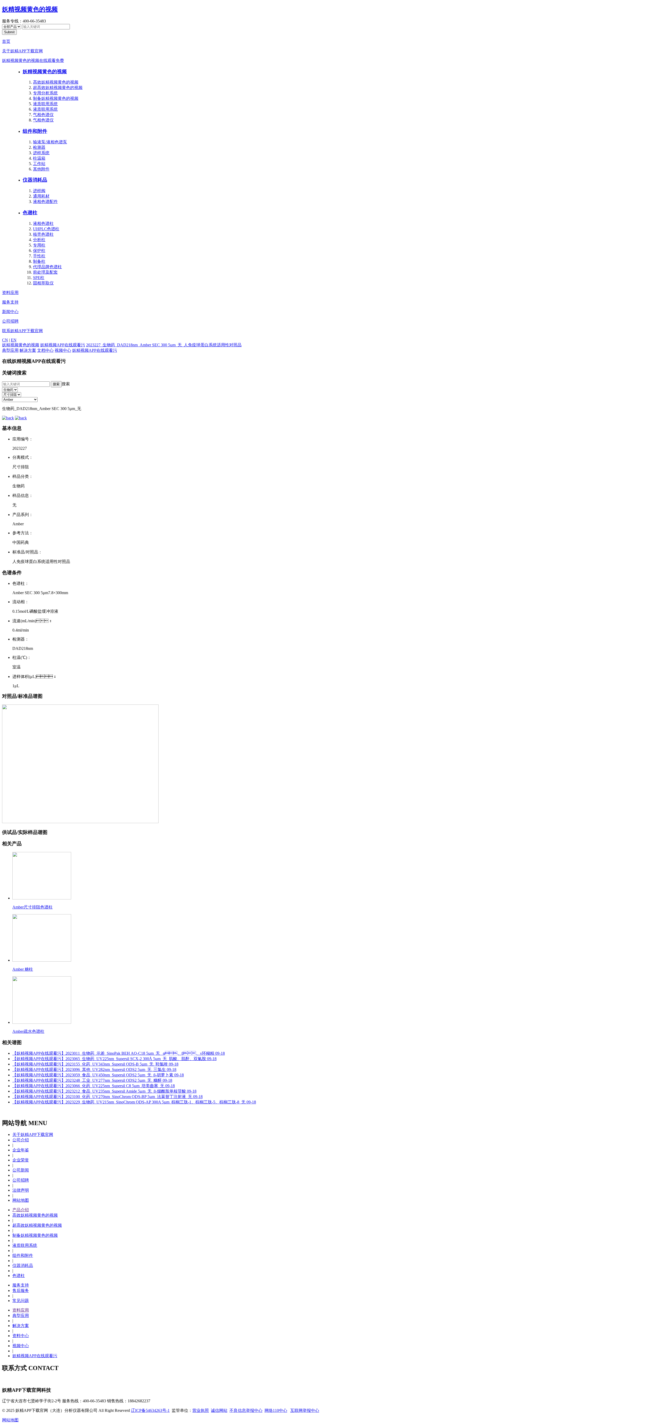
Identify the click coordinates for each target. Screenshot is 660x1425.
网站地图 (20, 1200)
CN (5, 340)
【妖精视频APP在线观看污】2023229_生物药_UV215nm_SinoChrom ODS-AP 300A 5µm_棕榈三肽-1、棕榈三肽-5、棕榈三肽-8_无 (134, 1102)
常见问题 (20, 1300)
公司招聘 (10, 321)
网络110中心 (276, 1410)
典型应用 (10, 350)
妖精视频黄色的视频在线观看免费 (33, 60)
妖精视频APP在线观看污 (62, 345)
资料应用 (10, 292)
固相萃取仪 (43, 283)
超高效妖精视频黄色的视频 (57, 87)
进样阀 (39, 191)
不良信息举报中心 (245, 1410)
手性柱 (39, 256)
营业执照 (200, 1410)
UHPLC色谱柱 (46, 229)
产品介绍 (20, 1210)
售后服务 (20, 1290)
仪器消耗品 (35, 180)
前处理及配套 (45, 272)
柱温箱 (39, 158)
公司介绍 (20, 1140)
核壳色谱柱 (43, 234)
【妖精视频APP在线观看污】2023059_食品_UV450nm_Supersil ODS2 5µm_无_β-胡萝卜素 (98, 1075)
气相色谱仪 (43, 114)
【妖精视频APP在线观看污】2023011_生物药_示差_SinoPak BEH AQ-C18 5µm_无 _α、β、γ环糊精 (118, 1053)
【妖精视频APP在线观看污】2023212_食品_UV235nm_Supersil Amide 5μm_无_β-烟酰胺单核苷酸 (104, 1091)
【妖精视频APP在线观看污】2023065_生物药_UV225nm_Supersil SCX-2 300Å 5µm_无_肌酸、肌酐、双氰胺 (114, 1059)
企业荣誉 (20, 1160)
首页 (6, 41)
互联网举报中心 (304, 1410)
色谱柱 (30, 212)
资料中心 (20, 1335)
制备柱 (39, 261)
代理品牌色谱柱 (47, 267)
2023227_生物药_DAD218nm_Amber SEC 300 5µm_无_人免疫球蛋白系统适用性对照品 (164, 345)
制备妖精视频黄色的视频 (55, 98)
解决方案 (28, 350)
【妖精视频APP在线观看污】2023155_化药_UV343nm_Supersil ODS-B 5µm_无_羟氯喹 (95, 1064)
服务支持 (10, 302)
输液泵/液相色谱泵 (50, 142)
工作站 (39, 163)
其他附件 (41, 169)
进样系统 (41, 153)
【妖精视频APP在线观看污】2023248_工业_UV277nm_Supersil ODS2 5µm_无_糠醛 (92, 1080)
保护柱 (39, 250)
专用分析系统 (45, 93)
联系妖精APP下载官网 (22, 331)
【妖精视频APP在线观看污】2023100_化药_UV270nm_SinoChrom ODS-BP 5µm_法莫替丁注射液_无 (107, 1096)
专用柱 (39, 245)
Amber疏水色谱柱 (28, 1031)
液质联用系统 (45, 104)
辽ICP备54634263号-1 (150, 1410)
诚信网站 (219, 1410)
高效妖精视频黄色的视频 (55, 82)
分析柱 (39, 240)
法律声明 (20, 1190)
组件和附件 (35, 131)
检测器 (39, 147)
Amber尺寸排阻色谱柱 (32, 907)
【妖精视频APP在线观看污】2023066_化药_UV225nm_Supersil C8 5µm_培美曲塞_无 (93, 1086)
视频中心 (63, 350)
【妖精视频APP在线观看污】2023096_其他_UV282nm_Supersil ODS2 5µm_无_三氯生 (94, 1069)
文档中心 (45, 350)
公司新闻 (20, 1170)
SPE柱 (38, 277)
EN (13, 340)
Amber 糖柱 (22, 969)
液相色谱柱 (43, 223)
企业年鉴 (20, 1150)
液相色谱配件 (45, 201)
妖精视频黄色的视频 (30, 9)
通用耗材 (41, 196)
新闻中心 (10, 311)
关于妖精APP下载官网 (22, 51)
